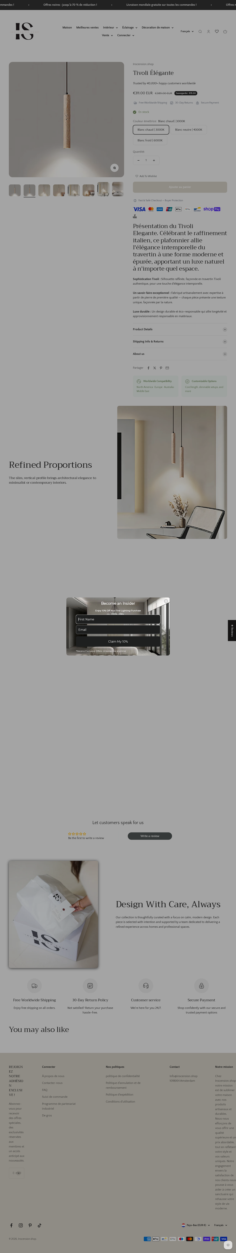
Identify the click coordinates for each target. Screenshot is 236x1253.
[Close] (166, 601)
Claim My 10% (118, 641)
